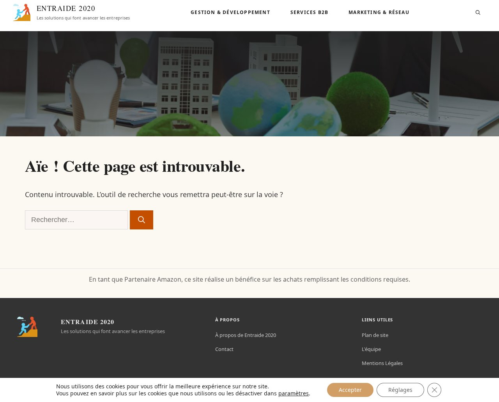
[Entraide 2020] (21, 12)
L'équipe (371, 349)
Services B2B (309, 12)
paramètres (293, 393)
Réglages (400, 389)
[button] (478, 12)
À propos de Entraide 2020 (245, 335)
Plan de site (375, 335)
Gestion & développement (230, 12)
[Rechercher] (141, 219)
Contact (224, 349)
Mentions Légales (382, 363)
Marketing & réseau (379, 12)
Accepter (350, 389)
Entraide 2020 (66, 8)
